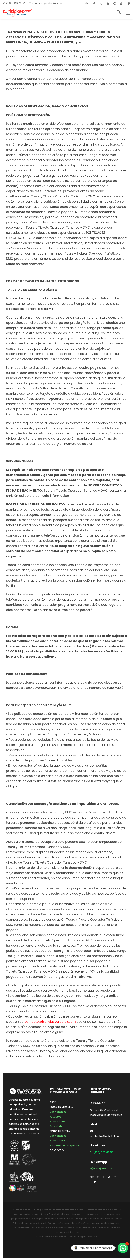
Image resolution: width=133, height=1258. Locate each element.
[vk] (121, 3)
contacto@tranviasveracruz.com (50, 1021)
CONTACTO (57, 1150)
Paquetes (55, 1116)
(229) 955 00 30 (15, 3)
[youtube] (107, 3)
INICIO (53, 1102)
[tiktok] (120, 1177)
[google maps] (95, 1181)
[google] (128, 3)
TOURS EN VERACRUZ (62, 1107)
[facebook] (93, 3)
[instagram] (114, 3)
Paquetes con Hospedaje (65, 1145)
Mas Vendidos (58, 1112)
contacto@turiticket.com (47, 3)
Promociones (57, 1121)
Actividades (57, 1126)
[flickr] (86, 3)
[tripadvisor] (92, 1177)
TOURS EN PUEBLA (60, 1131)
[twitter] (100, 3)
